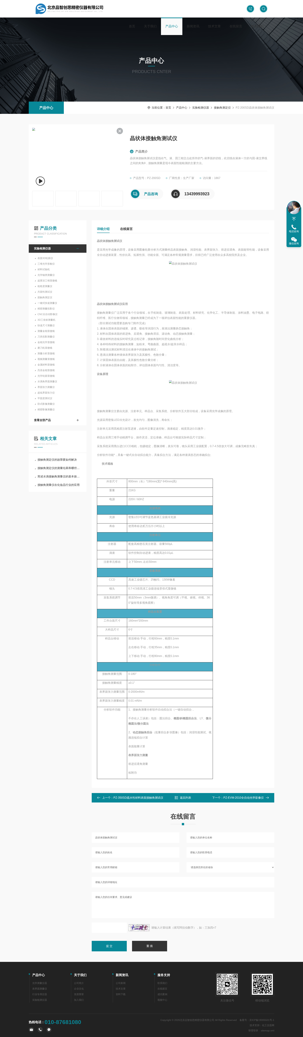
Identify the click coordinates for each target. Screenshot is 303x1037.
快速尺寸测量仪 (46, 325)
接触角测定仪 (222, 107)
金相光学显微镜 (46, 342)
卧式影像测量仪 (46, 403)
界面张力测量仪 (46, 387)
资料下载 (121, 994)
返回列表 (185, 797)
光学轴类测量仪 (46, 275)
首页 (132, 26)
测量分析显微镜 (46, 353)
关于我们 (150, 26)
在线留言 (236, 26)
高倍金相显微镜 (46, 370)
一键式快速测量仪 (47, 303)
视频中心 (162, 999)
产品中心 (171, 26)
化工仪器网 (268, 1025)
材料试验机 (44, 269)
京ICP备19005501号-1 (261, 1020)
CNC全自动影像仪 (48, 314)
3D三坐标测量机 (46, 319)
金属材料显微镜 (46, 364)
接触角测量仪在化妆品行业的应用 (59, 484)
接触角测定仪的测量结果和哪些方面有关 (59, 468)
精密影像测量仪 (46, 409)
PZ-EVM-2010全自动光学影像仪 (243, 797)
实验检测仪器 (200, 107)
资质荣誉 (79, 994)
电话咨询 (294, 231)
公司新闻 (121, 983)
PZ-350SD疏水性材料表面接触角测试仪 (138, 797)
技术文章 (214, 26)
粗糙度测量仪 (45, 286)
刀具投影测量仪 (46, 336)
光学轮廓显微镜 (46, 375)
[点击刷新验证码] (139, 927)
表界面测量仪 (39, 988)
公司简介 (79, 983)
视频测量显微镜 (46, 359)
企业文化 (79, 988)
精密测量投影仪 (46, 308)
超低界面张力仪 (46, 392)
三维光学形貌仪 (46, 263)
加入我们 (79, 999)
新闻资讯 (193, 26)
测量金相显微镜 (46, 331)
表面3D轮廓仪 (45, 258)
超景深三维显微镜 (47, 280)
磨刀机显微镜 (45, 347)
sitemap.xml (267, 1030)
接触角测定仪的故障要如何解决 (57, 459)
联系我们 (257, 26)
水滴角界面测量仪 (47, 381)
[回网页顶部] (294, 219)
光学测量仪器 (39, 983)
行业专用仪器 (39, 994)
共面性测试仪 (45, 291)
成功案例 (162, 994)
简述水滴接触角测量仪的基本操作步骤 (59, 476)
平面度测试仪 (45, 398)
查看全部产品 (42, 420)
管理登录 (253, 1030)
